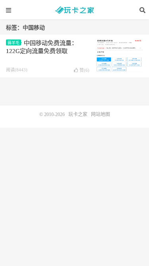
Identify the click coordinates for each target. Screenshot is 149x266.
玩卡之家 (74, 10)
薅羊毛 (13, 43)
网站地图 (100, 114)
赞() (84, 70)
